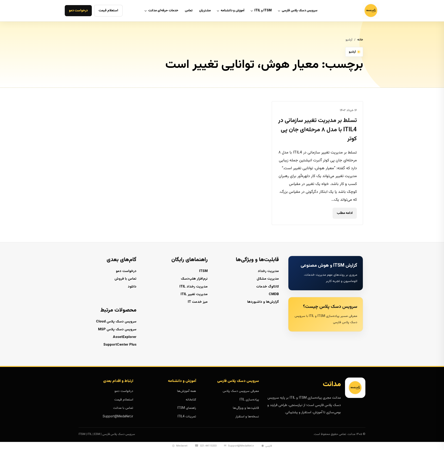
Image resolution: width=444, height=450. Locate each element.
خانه (360, 40)
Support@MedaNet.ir (118, 416)
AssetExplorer (124, 337)
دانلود (132, 286)
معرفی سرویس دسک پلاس (241, 391)
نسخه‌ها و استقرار (247, 416)
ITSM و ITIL (263, 10)
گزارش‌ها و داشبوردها (263, 302)
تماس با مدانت (123, 408)
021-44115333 (205, 446)
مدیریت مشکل (268, 278)
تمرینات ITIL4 (187, 416)
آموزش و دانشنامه (232, 10)
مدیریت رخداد (268, 271)
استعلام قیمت (108, 10)
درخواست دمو (78, 10)
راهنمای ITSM (186, 408)
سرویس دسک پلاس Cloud (116, 321)
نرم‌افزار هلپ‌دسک (194, 278)
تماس (189, 10)
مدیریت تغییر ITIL (194, 294)
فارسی (266, 446)
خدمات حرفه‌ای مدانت (163, 10)
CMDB (274, 294)
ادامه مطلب (345, 213)
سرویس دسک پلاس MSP (117, 329)
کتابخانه (191, 399)
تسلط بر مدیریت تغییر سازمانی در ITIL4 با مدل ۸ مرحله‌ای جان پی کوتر (317, 130)
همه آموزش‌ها (186, 391)
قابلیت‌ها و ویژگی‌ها (246, 408)
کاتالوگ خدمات (267, 286)
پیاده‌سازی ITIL (249, 399)
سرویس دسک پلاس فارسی (300, 10)
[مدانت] (359, 10)
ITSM (203, 271)
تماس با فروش (125, 278)
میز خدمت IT (198, 302)
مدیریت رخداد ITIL (193, 286)
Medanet (179, 446)
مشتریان (205, 10)
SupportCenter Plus (119, 344)
